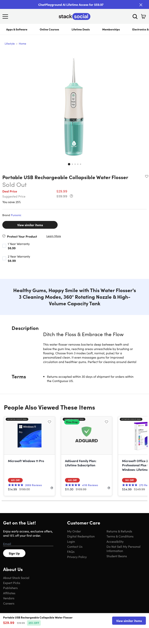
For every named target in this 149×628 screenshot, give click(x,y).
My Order (74, 531)
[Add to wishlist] (146, 176)
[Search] (135, 16)
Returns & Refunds (119, 531)
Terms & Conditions (120, 536)
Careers (8, 603)
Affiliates (9, 593)
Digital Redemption (81, 536)
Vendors (8, 598)
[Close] (141, 5)
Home (22, 43)
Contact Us (74, 546)
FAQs (70, 551)
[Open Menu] (6, 16)
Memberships (111, 29)
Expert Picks (11, 583)
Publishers (10, 588)
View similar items (30, 225)
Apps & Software (16, 29)
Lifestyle (10, 43)
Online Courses (49, 29)
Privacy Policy (77, 557)
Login (71, 541)
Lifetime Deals (81, 29)
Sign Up (14, 553)
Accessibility (115, 541)
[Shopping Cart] (143, 16)
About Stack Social (16, 577)
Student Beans (117, 556)
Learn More (53, 236)
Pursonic (16, 215)
